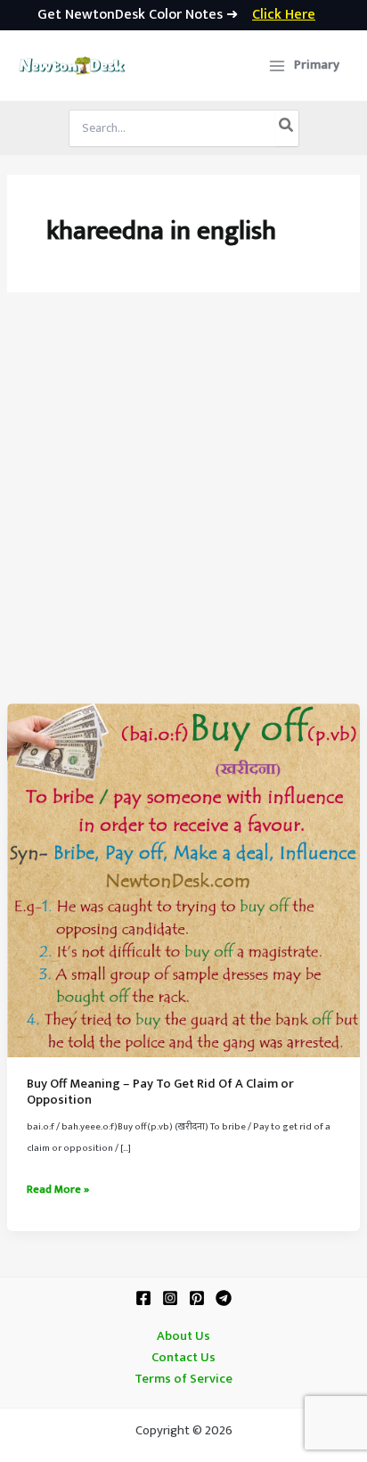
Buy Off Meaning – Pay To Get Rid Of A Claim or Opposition (160, 1092)
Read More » (58, 1190)
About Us (183, 1336)
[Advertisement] (183, 510)
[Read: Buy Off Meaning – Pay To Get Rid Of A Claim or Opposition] (183, 880)
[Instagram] (170, 1298)
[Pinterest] (197, 1298)
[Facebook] (143, 1298)
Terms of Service (183, 1379)
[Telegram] (224, 1298)
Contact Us (183, 1357)
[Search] (286, 128)
